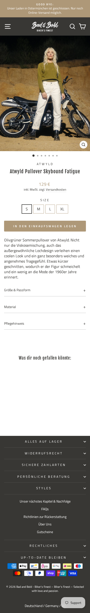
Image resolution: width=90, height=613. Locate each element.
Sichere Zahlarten (44, 465)
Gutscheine (45, 532)
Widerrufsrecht (44, 453)
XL (62, 209)
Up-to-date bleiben (44, 557)
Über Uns (45, 524)
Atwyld (45, 164)
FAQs (45, 509)
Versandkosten (56, 189)
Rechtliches (44, 545)
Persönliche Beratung (43, 476)
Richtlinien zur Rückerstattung (45, 516)
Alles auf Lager (43, 441)
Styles (44, 488)
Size (45, 200)
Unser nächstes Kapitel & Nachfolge (45, 501)
